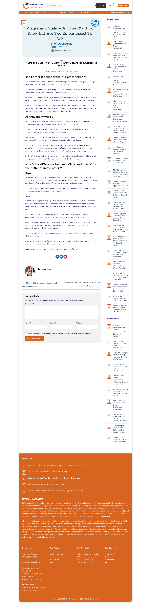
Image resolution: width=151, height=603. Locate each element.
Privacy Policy (110, 554)
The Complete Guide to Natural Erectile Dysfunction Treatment (120, 105)
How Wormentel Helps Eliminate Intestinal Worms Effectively (120, 308)
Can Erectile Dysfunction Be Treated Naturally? (119, 45)
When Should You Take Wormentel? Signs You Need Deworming (120, 287)
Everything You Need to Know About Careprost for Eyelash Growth (120, 241)
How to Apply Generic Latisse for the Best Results (119, 150)
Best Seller (28, 12)
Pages (37, 12)
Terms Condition (84, 562)
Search (100, 5)
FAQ (106, 562)
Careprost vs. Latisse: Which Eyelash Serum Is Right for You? (120, 228)
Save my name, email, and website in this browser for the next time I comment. (59, 333)
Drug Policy (109, 557)
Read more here (56, 534)
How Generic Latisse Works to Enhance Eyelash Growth (120, 194)
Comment (29, 304)
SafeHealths (27, 508)
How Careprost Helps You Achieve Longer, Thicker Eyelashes (120, 217)
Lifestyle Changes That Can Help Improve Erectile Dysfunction (120, 56)
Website (79, 323)
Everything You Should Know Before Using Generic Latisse (119, 129)
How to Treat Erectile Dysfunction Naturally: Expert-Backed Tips (120, 80)
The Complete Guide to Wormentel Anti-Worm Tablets (120, 265)
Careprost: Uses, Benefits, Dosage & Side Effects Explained (121, 253)
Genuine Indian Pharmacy (43, 503)
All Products (55, 557)
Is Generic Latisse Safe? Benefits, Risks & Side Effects (120, 161)
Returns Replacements (87, 557)
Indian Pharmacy (57, 554)
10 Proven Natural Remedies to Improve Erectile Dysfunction (120, 93)
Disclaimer (109, 560)
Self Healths (72, 599)
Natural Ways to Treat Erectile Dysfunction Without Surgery (120, 118)
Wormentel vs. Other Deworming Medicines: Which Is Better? (120, 276)
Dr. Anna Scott (72, 72)
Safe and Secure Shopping (88, 554)
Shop (45, 12)
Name (28, 323)
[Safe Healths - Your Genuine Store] (33, 5)
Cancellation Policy (85, 560)
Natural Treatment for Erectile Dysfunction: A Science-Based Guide (119, 31)
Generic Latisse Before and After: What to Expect (120, 140)
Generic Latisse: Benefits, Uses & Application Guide (120, 183)
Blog (61, 60)
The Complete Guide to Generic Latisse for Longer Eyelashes (120, 173)
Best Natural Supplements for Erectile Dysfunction (120, 68)
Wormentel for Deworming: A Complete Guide (120, 298)
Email (53, 323)
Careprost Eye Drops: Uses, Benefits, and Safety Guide (119, 205)
